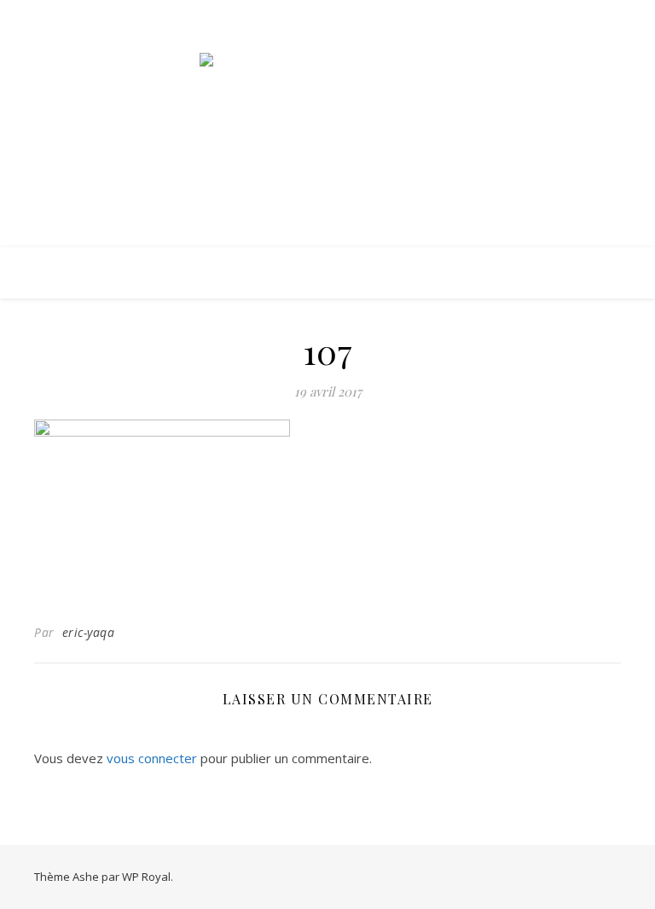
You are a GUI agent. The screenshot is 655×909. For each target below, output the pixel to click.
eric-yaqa (88, 632)
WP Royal (146, 876)
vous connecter (152, 758)
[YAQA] (327, 109)
